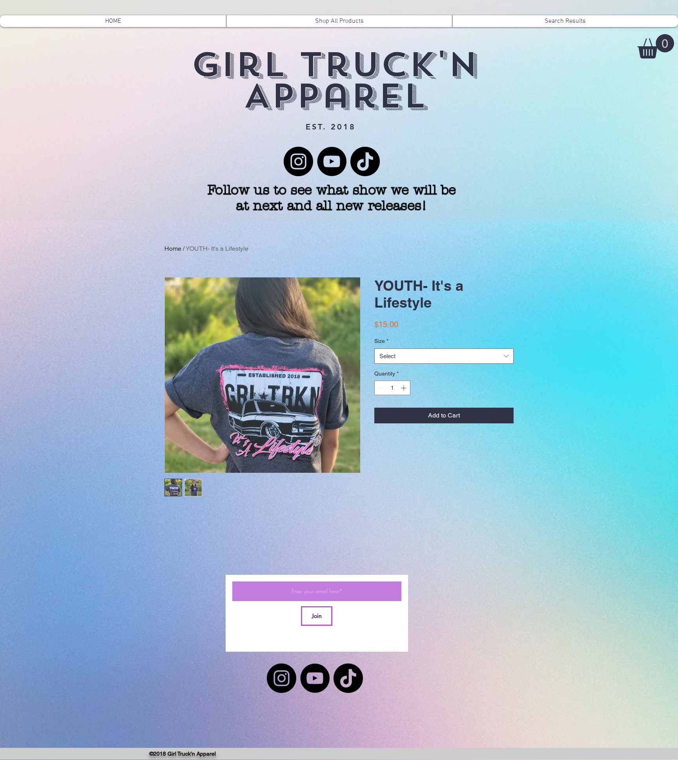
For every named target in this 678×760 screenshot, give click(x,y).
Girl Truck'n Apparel (334, 80)
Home (172, 248)
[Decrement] (380, 388)
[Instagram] (298, 161)
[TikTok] (365, 161)
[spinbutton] (392, 388)
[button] (656, 46)
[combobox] (444, 356)
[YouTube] (331, 161)
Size (381, 341)
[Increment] (404, 388)
